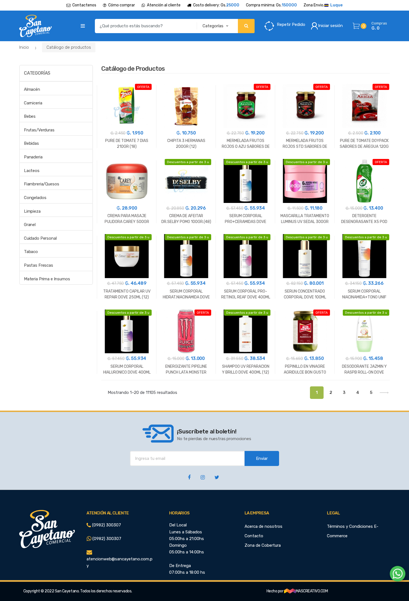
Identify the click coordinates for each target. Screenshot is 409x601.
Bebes (30, 116)
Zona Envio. (323, 5)
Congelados (35, 197)
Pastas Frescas (38, 265)
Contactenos (84, 5)
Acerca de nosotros (263, 526)
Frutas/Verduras (39, 130)
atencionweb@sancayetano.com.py (119, 562)
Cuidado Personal (40, 238)
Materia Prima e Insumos (47, 278)
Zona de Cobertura (263, 545)
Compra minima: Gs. (271, 5)
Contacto (254, 535)
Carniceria (33, 103)
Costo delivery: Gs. (216, 5)
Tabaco (31, 251)
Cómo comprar (121, 5)
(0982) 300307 (106, 525)
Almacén (32, 89)
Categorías (37, 73)
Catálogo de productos (68, 47)
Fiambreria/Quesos (41, 184)
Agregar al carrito (126, 403)
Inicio (24, 47)
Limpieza (32, 211)
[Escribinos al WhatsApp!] (397, 575)
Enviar (262, 458)
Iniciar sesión (330, 25)
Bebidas (31, 143)
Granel (30, 224)
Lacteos (32, 170)
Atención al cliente (164, 5)
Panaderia (33, 157)
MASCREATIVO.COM (312, 591)
